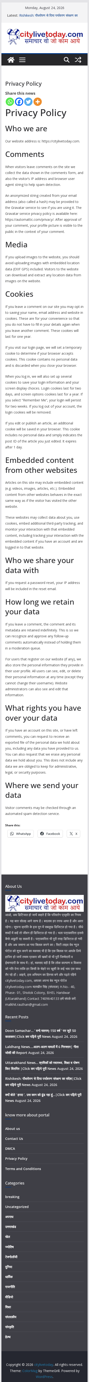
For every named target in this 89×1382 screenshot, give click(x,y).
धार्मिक (9, 1276)
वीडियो (9, 1297)
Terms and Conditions (23, 1168)
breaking (12, 1196)
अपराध (9, 1216)
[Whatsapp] (10, 102)
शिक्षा (8, 1307)
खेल (7, 1236)
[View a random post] (78, 60)
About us (12, 1128)
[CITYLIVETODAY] (44, 898)
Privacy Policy (16, 1158)
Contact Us (14, 1138)
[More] (37, 102)
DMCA (10, 1148)
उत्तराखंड (10, 1226)
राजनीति (10, 1286)
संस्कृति (9, 1327)
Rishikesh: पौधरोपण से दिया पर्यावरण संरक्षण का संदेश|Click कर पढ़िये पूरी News (48, 17)
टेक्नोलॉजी (11, 1257)
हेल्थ (7, 1337)
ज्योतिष (9, 1247)
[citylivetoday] (11, 60)
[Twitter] (28, 102)
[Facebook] (19, 102)
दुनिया (8, 1266)
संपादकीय (10, 1317)
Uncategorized (17, 1206)
